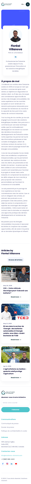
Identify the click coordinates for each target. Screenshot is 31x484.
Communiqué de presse (9, 423)
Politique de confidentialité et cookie (14, 431)
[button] (22, 4)
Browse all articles (15, 260)
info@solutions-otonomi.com (11, 455)
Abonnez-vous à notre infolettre (13, 397)
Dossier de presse (7, 427)
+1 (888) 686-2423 (7, 459)
